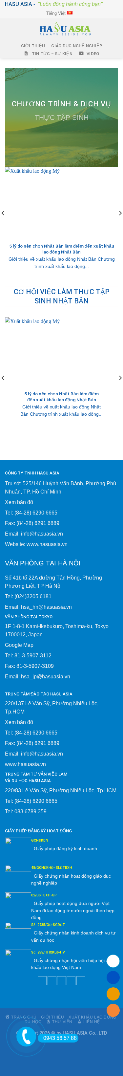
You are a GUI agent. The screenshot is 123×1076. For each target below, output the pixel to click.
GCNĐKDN (39, 840)
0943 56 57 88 (60, 1038)
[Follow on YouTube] (80, 980)
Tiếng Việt (56, 13)
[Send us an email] (61, 980)
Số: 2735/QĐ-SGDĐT (48, 925)
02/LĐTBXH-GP (44, 895)
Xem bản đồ (19, 502)
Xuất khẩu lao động (92, 1017)
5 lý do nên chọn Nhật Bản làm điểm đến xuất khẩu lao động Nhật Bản (61, 248)
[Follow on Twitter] (52, 980)
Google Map (19, 645)
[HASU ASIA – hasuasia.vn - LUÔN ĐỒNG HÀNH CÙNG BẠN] (64, 29)
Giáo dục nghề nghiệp (76, 45)
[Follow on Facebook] (42, 980)
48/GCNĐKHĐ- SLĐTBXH (51, 868)
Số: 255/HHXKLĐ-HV (48, 952)
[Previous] (3, 226)
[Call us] (71, 980)
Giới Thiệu (33, 45)
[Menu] (10, 30)
